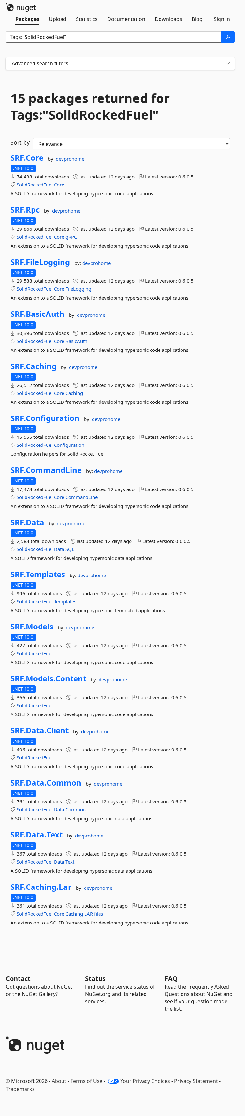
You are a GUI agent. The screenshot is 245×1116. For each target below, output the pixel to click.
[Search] (228, 37)
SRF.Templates (38, 574)
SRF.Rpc (25, 209)
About (59, 1080)
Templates (65, 601)
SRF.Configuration (45, 418)
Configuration (69, 445)
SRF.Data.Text (37, 834)
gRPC (71, 237)
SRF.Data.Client (40, 730)
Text (69, 862)
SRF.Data (27, 522)
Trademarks (20, 1088)
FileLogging (78, 289)
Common (75, 809)
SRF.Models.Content (48, 678)
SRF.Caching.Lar (41, 886)
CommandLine (81, 497)
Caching (74, 393)
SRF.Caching (33, 366)
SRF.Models (32, 626)
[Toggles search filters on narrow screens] (228, 63)
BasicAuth (76, 341)
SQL (69, 549)
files (98, 913)
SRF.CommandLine (46, 470)
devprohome (70, 159)
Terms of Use (86, 1080)
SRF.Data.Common (46, 782)
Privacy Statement (196, 1080)
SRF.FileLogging (40, 261)
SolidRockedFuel (35, 184)
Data (59, 549)
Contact (18, 978)
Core (59, 184)
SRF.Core (27, 157)
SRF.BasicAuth (37, 313)
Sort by (20, 142)
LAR (88, 913)
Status (95, 978)
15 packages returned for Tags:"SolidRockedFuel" (90, 106)
